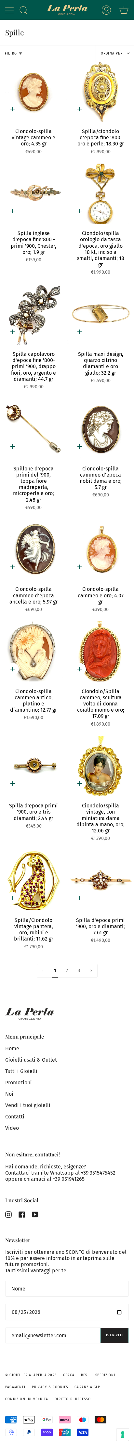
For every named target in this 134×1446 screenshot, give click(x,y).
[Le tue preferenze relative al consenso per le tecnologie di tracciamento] (122, 1434)
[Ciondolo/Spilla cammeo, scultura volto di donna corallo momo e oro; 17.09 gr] (100, 651)
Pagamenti (15, 1387)
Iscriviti (114, 1335)
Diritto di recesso (73, 1399)
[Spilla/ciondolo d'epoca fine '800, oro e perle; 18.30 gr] (100, 92)
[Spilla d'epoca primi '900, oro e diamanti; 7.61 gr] (100, 880)
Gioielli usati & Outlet (31, 1060)
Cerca (68, 1375)
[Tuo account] (106, 10)
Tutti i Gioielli (21, 1071)
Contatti (14, 1117)
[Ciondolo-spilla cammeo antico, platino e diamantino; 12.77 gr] (33, 651)
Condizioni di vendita (26, 1399)
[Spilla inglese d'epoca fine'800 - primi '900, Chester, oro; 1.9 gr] (33, 194)
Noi (9, 1094)
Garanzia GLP (87, 1387)
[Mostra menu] (10, 10)
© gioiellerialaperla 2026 (31, 1375)
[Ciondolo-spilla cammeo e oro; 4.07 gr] (100, 549)
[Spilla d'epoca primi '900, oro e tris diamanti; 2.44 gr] (33, 766)
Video (12, 1128)
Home (12, 1048)
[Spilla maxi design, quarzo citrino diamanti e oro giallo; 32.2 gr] (100, 314)
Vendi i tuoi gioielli (27, 1105)
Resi (85, 1375)
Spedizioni (105, 1375)
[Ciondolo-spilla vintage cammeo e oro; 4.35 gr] (33, 92)
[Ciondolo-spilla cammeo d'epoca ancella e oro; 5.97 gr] (33, 549)
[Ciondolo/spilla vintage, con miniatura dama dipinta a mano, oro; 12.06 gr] (100, 766)
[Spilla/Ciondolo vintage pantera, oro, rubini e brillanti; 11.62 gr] (33, 880)
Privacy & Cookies (50, 1387)
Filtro (11, 54)
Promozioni (18, 1082)
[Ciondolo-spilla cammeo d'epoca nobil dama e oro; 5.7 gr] (100, 429)
